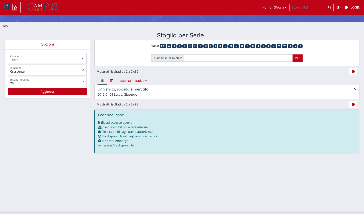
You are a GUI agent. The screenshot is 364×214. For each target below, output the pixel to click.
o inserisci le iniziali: (168, 58)
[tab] (102, 81)
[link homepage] (11, 7)
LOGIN (355, 7)
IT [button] (338, 7)
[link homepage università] (42, 7)
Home (266, 7)
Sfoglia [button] (279, 7)
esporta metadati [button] (132, 81)
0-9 (163, 46)
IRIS (5, 26)
